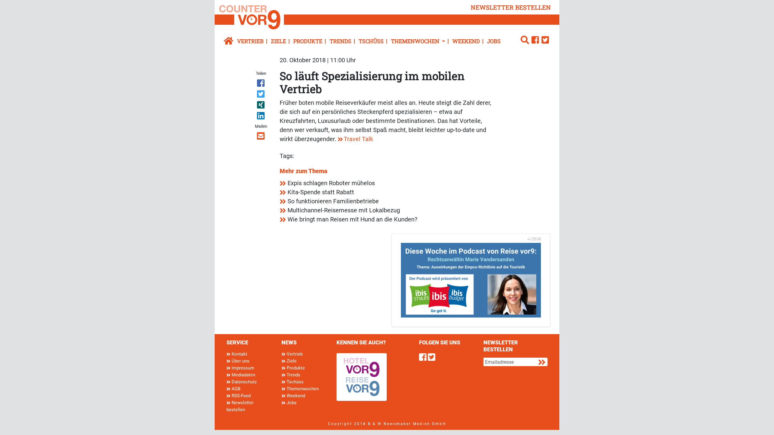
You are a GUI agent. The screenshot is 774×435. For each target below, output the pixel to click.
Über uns (239, 361)
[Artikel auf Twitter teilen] (261, 95)
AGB (235, 389)
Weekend (466, 41)
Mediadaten (242, 375)
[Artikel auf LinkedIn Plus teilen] (261, 116)
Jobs (494, 41)
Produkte (307, 41)
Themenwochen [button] (416, 41)
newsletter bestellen (511, 7)
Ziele (278, 41)
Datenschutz (243, 382)
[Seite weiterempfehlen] (261, 137)
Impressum (242, 368)
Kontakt (238, 354)
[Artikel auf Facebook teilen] (261, 84)
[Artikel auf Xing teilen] (261, 106)
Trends (340, 41)
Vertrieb (250, 41)
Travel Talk (358, 139)
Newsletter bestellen (240, 406)
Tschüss (371, 41)
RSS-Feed (240, 395)
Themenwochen (302, 389)
